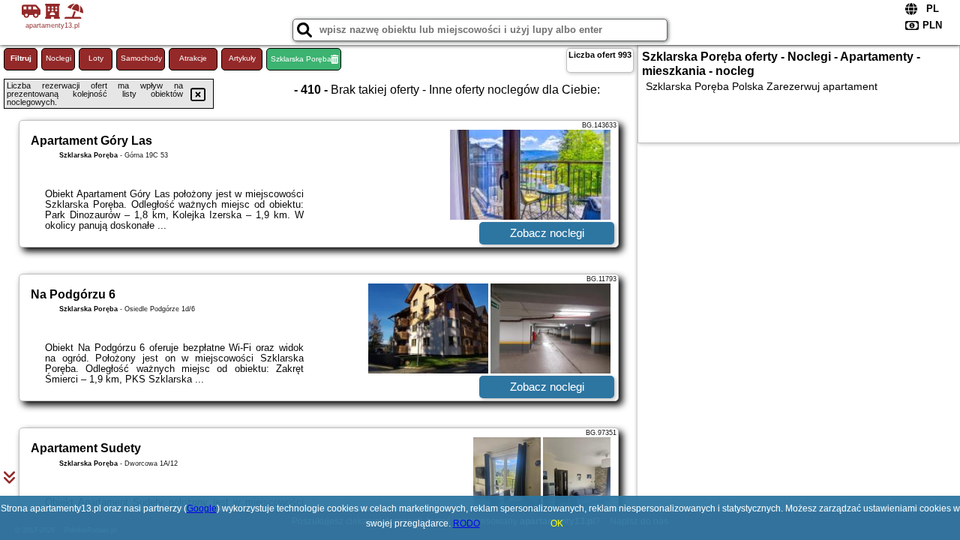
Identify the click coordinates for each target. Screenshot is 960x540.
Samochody (141, 58)
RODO (466, 523)
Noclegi (58, 58)
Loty (96, 58)
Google (202, 508)
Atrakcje (193, 58)
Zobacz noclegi (547, 232)
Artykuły (242, 58)
